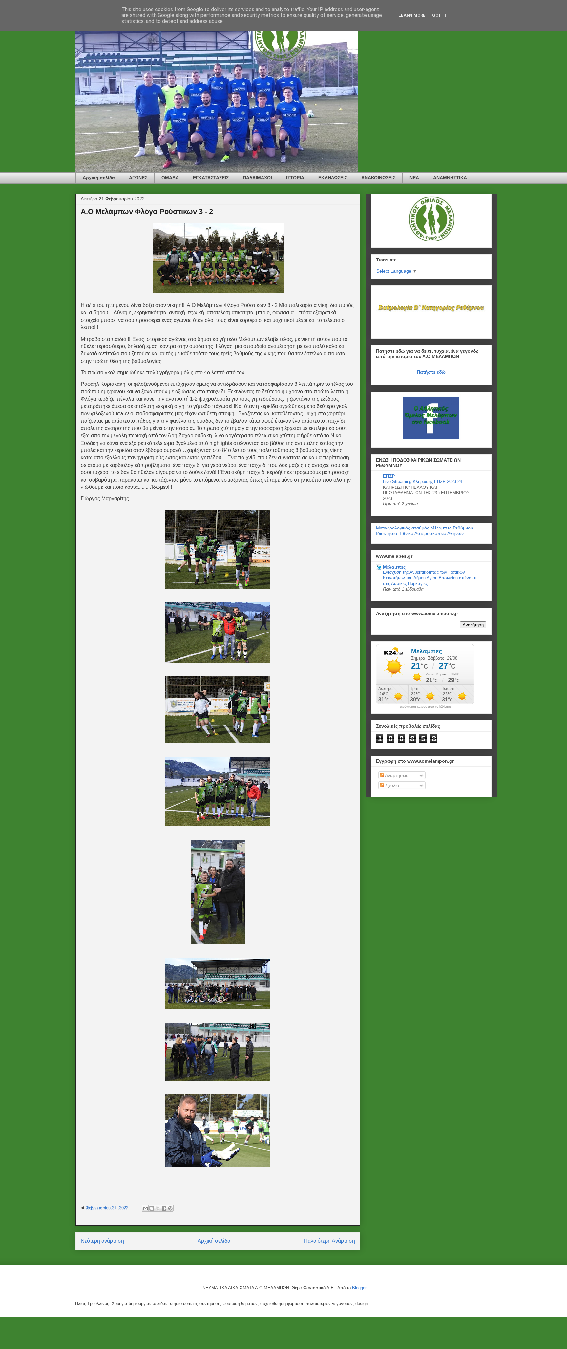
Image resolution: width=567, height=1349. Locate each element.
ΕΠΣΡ (389, 476)
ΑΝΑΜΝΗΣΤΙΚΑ (450, 177)
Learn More (412, 15)
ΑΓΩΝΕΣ (138, 177)
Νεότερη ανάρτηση (102, 1241)
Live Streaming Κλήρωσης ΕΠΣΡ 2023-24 (423, 481)
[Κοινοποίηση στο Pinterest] (170, 1208)
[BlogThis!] (151, 1208)
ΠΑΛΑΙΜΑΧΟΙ (257, 177)
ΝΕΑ (414, 177)
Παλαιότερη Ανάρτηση (329, 1241)
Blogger (359, 1287)
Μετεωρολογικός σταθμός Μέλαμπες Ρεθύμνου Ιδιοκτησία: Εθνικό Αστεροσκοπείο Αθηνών (424, 530)
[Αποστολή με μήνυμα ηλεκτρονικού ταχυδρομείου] (145, 1208)
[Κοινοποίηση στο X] (158, 1208)
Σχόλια (391, 785)
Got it (439, 15)
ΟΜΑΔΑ (170, 177)
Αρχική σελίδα (99, 177)
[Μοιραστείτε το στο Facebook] (164, 1208)
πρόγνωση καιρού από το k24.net (425, 706)
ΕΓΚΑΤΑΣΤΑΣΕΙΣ (211, 177)
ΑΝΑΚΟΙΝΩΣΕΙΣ (378, 177)
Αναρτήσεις (396, 775)
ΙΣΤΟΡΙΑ (295, 177)
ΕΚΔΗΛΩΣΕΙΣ (332, 177)
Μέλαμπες (394, 567)
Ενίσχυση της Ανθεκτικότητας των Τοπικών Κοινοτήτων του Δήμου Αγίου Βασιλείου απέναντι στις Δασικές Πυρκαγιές (429, 578)
